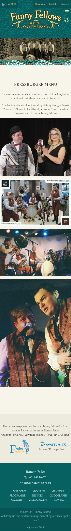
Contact (60, 499)
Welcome (19, 491)
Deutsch (65, 4)
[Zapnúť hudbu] (66, 19)
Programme (17, 495)
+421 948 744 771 (37, 477)
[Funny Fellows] (35, 27)
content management (33, 516)
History (37, 495)
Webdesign (7, 516)
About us (38, 491)
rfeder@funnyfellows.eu (37, 482)
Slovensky (40, 4)
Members (58, 491)
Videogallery (38, 499)
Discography (58, 495)
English (53, 4)
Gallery (16, 499)
